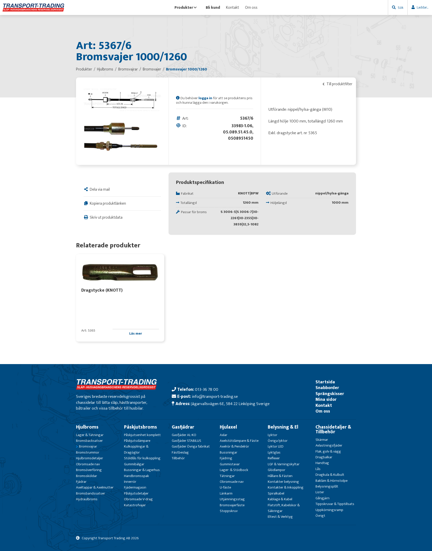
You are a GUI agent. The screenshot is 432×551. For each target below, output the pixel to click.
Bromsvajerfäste (232, 505)
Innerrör (130, 482)
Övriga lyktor (278, 441)
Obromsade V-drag (138, 499)
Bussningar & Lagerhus (142, 470)
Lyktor (272, 435)
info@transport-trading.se (215, 396)
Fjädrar (81, 482)
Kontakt (232, 7)
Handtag (322, 463)
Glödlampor (276, 470)
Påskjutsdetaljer (136, 493)
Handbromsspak (136, 476)
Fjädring (226, 458)
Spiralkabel (276, 493)
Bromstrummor (87, 452)
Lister (320, 492)
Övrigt (320, 516)
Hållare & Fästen (280, 476)
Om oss (251, 7)
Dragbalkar (324, 457)
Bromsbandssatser (90, 493)
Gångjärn (323, 498)
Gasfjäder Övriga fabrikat (191, 446)
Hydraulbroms (87, 499)
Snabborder (327, 387)
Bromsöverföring (89, 470)
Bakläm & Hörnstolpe (332, 481)
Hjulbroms (87, 427)
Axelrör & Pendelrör (234, 446)
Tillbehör (178, 458)
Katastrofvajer (135, 505)
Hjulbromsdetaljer (89, 458)
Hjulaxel (228, 427)
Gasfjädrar (183, 427)
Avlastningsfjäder (329, 445)
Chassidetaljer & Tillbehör (333, 429)
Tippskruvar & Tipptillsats (335, 504)
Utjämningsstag (232, 499)
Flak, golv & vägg (328, 451)
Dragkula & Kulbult (330, 475)
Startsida (325, 382)
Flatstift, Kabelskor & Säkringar (284, 508)
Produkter (183, 7)
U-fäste (225, 487)
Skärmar (322, 440)
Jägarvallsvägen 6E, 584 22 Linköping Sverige (230, 403)
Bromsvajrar (88, 446)
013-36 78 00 (206, 389)
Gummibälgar (134, 464)
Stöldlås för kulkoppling (142, 458)
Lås (318, 469)
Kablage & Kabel (280, 499)
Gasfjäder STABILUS (186, 441)
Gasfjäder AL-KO (184, 435)
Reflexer (274, 458)
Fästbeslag (180, 452)
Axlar (223, 435)
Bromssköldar (86, 476)
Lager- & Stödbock (234, 470)
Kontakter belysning (283, 482)
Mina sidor (326, 399)
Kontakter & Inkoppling (286, 487)
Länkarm (226, 493)
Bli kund (213, 7)
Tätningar (227, 476)
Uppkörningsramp (329, 510)
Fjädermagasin (135, 487)
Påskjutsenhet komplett (142, 435)
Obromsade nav (88, 464)
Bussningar (228, 452)
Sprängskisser (330, 393)
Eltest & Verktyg (280, 517)
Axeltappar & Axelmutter (95, 487)
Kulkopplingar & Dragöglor (136, 449)
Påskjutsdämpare (137, 441)
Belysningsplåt (327, 486)
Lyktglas (274, 452)
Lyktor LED (276, 446)
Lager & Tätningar (90, 435)
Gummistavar (230, 464)
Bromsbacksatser (89, 441)
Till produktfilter (339, 84)
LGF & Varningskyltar (284, 464)
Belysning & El (283, 427)
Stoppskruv (229, 511)
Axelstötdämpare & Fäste (239, 441)
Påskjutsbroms (140, 427)
